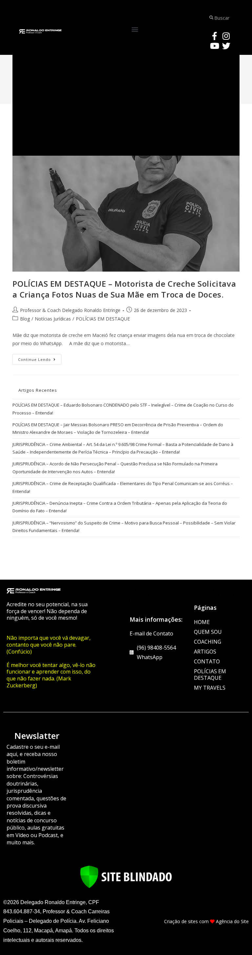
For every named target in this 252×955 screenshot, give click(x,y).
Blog (25, 319)
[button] (135, 29)
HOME (202, 622)
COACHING (207, 641)
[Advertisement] (126, 103)
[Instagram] (226, 36)
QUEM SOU (208, 631)
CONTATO (207, 661)
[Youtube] (215, 46)
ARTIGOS (205, 651)
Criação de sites (181, 921)
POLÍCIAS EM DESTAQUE (103, 319)
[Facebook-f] (215, 36)
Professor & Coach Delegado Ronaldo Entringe (70, 310)
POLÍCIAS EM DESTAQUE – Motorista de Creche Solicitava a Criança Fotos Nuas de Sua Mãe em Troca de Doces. (124, 289)
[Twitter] (226, 46)
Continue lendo (39, 358)
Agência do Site (232, 921)
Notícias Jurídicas (53, 319)
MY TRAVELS (209, 687)
